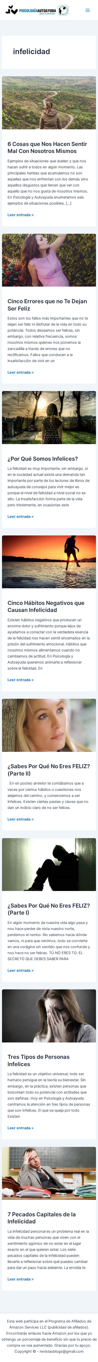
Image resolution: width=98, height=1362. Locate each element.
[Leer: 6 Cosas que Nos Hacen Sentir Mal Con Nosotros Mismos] (49, 102)
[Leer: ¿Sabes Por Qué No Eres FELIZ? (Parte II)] (49, 725)
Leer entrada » (21, 215)
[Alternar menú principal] (87, 10)
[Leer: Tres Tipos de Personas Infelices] (49, 1015)
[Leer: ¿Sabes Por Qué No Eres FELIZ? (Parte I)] (49, 864)
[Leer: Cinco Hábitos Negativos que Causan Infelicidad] (49, 561)
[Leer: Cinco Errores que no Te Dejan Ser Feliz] (49, 260)
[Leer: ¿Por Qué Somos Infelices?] (49, 417)
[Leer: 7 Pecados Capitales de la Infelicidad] (49, 1173)
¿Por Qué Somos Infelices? (43, 458)
